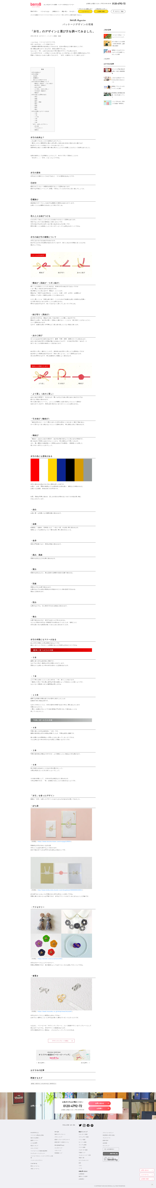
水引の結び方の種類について (40, 81)
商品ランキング (34, 1145)
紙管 (80, 1163)
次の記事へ (84, 1062)
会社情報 (105, 1143)
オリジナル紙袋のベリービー (37, 14)
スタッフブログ (34, 1148)
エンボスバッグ (58, 1148)
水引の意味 (35, 74)
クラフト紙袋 (82, 1147)
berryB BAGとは (35, 1132)
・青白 (35, 109)
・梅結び (36, 92)
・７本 (35, 115)
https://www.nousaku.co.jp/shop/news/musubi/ (55, 1011)
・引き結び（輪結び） (40, 91)
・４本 (35, 118)
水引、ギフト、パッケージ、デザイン (43, 1083)
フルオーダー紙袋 (83, 1150)
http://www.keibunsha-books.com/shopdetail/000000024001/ (60, 890)
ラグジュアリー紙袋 (83, 1137)
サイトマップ (106, 1145)
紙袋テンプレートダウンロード (62, 1139)
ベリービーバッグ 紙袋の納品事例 (39, 1150)
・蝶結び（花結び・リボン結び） (43, 83)
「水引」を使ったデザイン (40, 124)
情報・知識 (57, 36)
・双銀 (35, 105)
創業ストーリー (34, 1140)
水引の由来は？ (36, 72)
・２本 (35, 120)
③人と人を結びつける (40, 79)
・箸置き (36, 130)
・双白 (35, 107)
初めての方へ (34, 11)
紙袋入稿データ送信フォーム (62, 1142)
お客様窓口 (81, 1179)
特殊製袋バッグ (58, 1153)
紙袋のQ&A (105, 1140)
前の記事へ (41, 1062)
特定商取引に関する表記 (109, 1135)
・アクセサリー (38, 128)
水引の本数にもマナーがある (40, 111)
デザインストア (58, 1137)
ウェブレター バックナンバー (38, 1153)
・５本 (35, 113)
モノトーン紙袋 (82, 1142)
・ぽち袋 (36, 126)
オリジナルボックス (83, 1160)
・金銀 (35, 98)
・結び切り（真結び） (40, 85)
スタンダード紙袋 (83, 1134)
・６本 (35, 122)
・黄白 (35, 103)
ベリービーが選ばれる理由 (37, 1135)
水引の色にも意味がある (39, 94)
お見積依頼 (81, 1174)
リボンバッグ (58, 1150)
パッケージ (57, 14)
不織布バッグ (82, 1152)
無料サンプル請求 (83, 1176)
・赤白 (35, 96)
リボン (80, 1165)
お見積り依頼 (101, 11)
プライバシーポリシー (108, 1132)
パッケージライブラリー (37, 1160)
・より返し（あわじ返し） (41, 89)
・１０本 (36, 116)
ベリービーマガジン (49, 14)
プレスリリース (106, 1137)
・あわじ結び (37, 87)
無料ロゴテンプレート (60, 1134)
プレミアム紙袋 (82, 1144)
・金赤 (35, 100)
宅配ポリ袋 (81, 1157)
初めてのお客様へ (35, 1137)
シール (80, 1168)
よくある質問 (34, 1143)
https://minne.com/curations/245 (50, 958)
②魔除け (36, 78)
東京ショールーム (35, 1166)
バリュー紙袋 (82, 1139)
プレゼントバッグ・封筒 (85, 1155)
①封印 (35, 76)
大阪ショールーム (35, 1168)
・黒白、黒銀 (37, 102)
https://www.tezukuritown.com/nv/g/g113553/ (54, 841)
